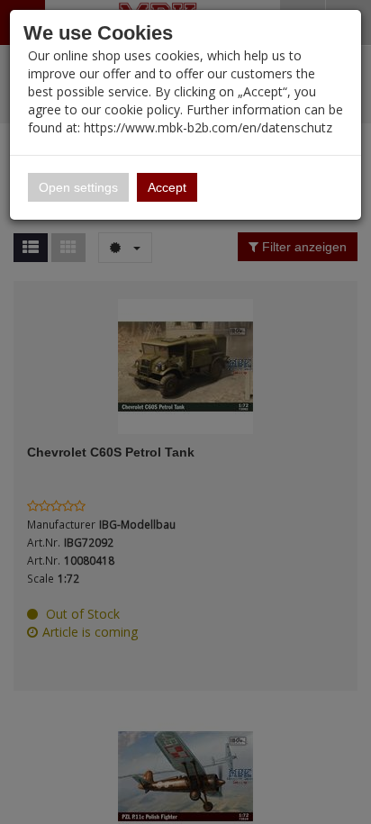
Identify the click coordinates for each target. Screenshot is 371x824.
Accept (167, 187)
